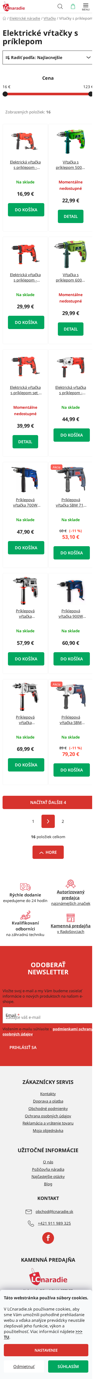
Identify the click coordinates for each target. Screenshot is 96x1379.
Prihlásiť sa (23, 1047)
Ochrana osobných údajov (48, 1115)
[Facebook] (48, 1238)
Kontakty (48, 1093)
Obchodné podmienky (48, 1108)
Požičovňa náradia (48, 1169)
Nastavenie (46, 1350)
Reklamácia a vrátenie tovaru (48, 1123)
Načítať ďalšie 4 (48, 802)
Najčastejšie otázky (48, 1176)
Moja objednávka (48, 1130)
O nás (48, 1161)
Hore (51, 852)
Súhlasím (68, 1366)
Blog (48, 1183)
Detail (71, 216)
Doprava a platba (48, 1101)
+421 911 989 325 (54, 1223)
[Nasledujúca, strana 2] (48, 821)
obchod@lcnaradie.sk (54, 1211)
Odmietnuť (24, 1366)
